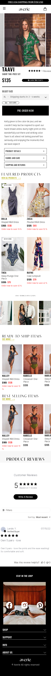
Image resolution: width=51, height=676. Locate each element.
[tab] (25, 151)
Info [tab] (5, 645)
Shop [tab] (5, 630)
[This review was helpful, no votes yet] (42, 562)
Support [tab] (7, 637)
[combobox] (39, 517)
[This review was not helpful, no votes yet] (47, 562)
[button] (4, 313)
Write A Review (25, 497)
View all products (9, 178)
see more (6, 339)
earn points (36, 80)
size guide (12, 103)
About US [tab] (7, 653)
